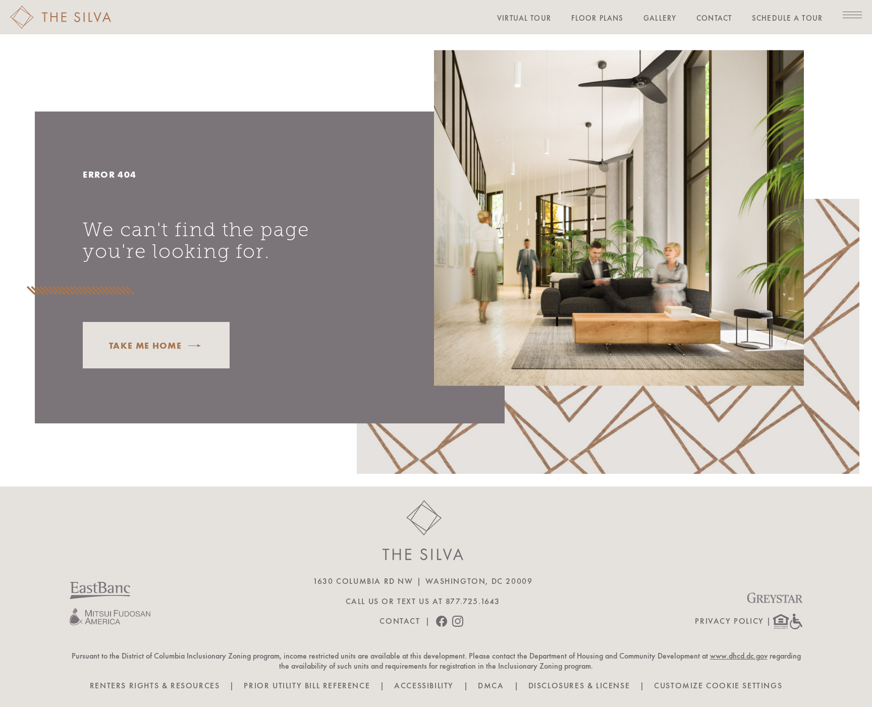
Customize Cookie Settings (718, 686)
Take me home (145, 345)
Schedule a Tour (787, 18)
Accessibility (424, 686)
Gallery (659, 18)
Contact (714, 18)
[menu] (852, 15)
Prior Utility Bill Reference (307, 686)
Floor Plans (597, 18)
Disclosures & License (579, 686)
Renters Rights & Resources (155, 686)
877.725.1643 (473, 601)
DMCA (491, 686)
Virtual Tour (524, 18)
